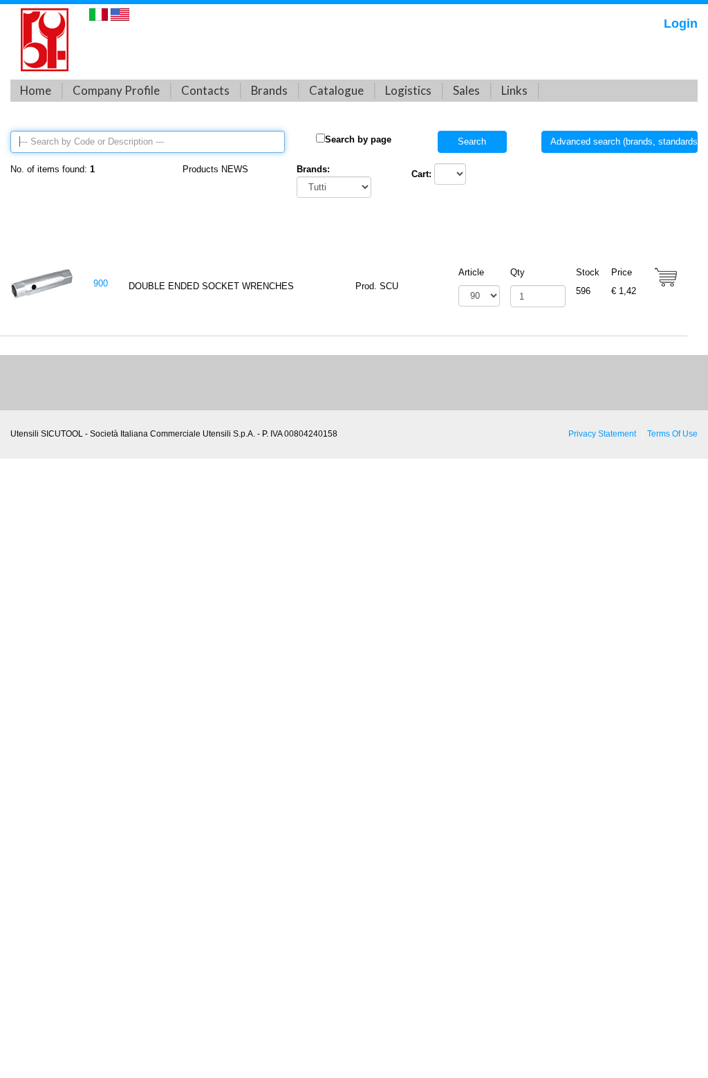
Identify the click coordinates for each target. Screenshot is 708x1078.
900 (100, 283)
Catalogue (336, 90)
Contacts (205, 90)
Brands (269, 90)
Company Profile (116, 90)
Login (681, 23)
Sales (466, 90)
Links (514, 90)
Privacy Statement (602, 433)
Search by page (358, 139)
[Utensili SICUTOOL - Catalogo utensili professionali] (44, 39)
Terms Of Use (672, 433)
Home (35, 90)
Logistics (408, 90)
